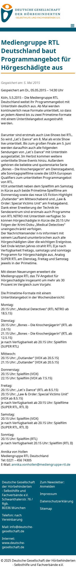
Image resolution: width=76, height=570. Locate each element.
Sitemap (46, 508)
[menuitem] (73, 28)
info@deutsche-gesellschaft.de (17, 529)
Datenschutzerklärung (56, 501)
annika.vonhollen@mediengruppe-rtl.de (40, 464)
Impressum (48, 494)
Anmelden (47, 486)
